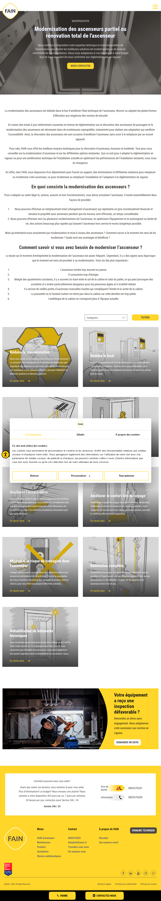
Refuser (34, 475)
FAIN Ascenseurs (45, 838)
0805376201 (135, 788)
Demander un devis (127, 742)
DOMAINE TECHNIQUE (143, 830)
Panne (64, 895)
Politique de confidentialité (125, 884)
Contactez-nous (106, 895)
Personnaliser (78, 475)
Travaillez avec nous (78, 847)
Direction (103, 838)
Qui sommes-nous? (109, 842)
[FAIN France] (10, 11)
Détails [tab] (80, 434)
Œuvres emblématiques (49, 856)
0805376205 (135, 797)
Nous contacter (80, 65)
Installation (43, 851)
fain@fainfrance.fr (77, 842)
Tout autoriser (126, 475)
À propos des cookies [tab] (128, 434)
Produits (41, 847)
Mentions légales (104, 884)
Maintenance (43, 842)
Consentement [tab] (33, 434)
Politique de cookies (148, 884)
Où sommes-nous (77, 851)
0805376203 (74, 838)
